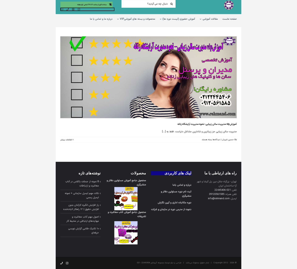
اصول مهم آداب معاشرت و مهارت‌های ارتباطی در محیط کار (82, 219)
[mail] (62, 9)
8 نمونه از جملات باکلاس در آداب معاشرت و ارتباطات (82, 184)
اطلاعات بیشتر (66, 139)
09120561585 (216, 194)
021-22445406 (223, 190)
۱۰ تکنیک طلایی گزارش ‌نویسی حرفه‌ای (83, 231)
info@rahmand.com (219, 198)
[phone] (67, 9)
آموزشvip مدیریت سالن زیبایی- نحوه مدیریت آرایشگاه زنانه (207, 124)
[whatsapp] (73, 9)
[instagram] (79, 9)
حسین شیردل (228, 139)
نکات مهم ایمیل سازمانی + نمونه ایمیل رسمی (82, 196)
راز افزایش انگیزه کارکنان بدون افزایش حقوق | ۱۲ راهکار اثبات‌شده (81, 207)
